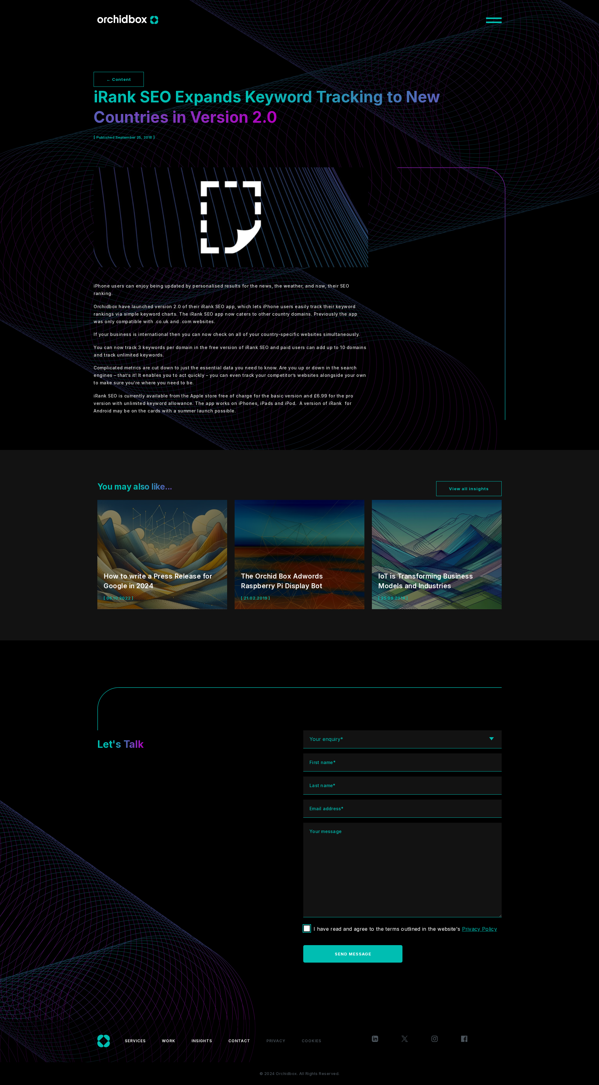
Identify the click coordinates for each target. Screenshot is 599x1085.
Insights (202, 1040)
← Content (118, 79)
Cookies (311, 1040)
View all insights (469, 488)
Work (168, 1040)
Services (135, 1040)
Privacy (275, 1040)
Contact (239, 1040)
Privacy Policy (479, 929)
